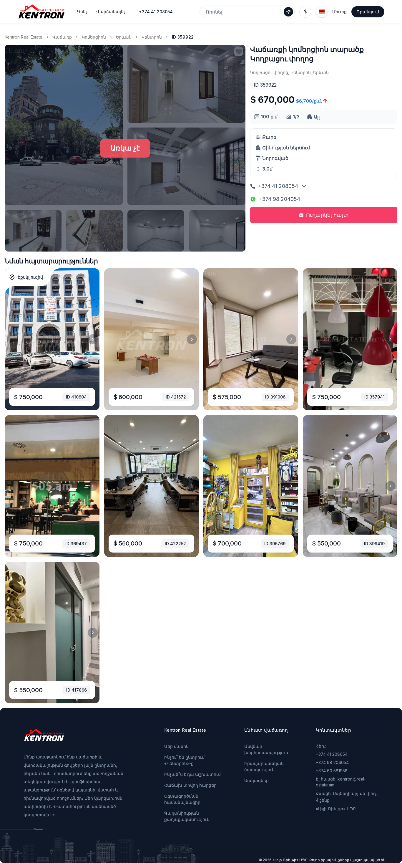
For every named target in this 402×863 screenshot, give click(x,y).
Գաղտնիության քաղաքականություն (187, 816)
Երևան (124, 36)
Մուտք (339, 11)
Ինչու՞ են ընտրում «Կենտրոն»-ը (184, 760)
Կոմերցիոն (94, 36)
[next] (93, 339)
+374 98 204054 (279, 199)
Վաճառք (62, 36)
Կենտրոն (152, 36)
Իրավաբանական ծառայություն (264, 766)
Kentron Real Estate (23, 36)
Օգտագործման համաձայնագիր (182, 799)
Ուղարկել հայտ (327, 215)
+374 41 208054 (156, 11)
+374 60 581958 (332, 770)
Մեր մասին (176, 746)
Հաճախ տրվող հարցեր (190, 785)
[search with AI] (288, 11)
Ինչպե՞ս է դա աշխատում (192, 774)
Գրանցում (368, 11)
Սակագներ (256, 780)
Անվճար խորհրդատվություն (266, 749)
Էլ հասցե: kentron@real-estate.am (341, 781)
